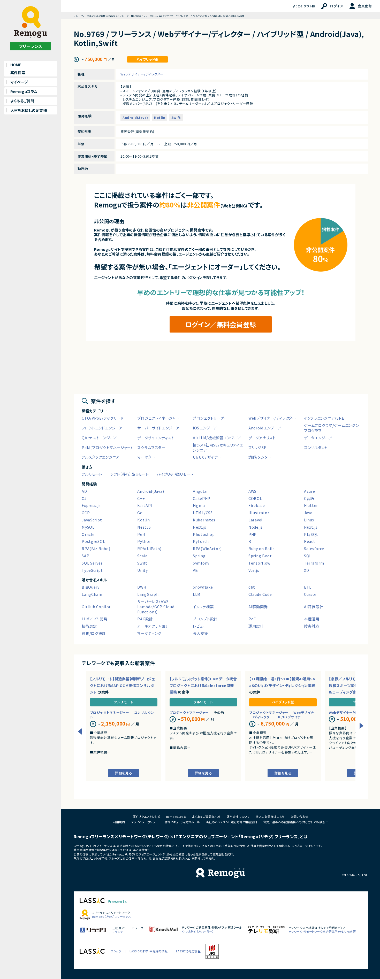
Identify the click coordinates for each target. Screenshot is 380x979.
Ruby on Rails (261, 548)
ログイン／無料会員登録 (220, 324)
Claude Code (260, 594)
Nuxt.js (310, 527)
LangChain (92, 594)
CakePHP (201, 498)
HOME (16, 64)
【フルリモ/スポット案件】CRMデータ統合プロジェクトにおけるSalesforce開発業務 (203, 685)
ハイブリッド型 (147, 59)
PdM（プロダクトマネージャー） (107, 447)
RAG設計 (145, 618)
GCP (86, 512)
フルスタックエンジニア (101, 457)
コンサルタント (316, 447)
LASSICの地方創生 (188, 951)
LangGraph (147, 594)
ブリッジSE (257, 447)
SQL (307, 555)
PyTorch (201, 541)
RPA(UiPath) (149, 548)
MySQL (88, 527)
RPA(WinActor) (207, 548)
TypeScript (92, 570)
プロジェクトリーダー (210, 418)
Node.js (255, 527)
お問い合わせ (299, 816)
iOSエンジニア (205, 427)
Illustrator (258, 512)
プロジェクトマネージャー (158, 418)
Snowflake (203, 587)
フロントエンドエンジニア (102, 427)
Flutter (311, 505)
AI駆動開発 (258, 606)
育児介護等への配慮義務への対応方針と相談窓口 (295, 822)
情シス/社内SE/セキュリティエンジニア (218, 447)
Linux (309, 519)
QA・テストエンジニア (99, 437)
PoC (252, 618)
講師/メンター (259, 457)
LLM (197, 594)
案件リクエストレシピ (146, 816)
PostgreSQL (93, 541)
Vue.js (253, 570)
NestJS (144, 527)
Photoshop (204, 534)
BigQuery (91, 587)
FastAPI (144, 505)
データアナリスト (262, 437)
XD (306, 570)
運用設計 (256, 626)
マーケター (146, 457)
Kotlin (159, 117)
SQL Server (92, 563)
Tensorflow (259, 563)
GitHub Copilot (96, 606)
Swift (176, 117)
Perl (141, 534)
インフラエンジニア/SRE (324, 418)
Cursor (310, 594)
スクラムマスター (151, 447)
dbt (251, 587)
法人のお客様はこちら (270, 816)
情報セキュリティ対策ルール (182, 822)
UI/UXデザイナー (207, 457)
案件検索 (17, 72)
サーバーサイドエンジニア (158, 427)
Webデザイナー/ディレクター (141, 74)
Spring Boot (260, 555)
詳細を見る (123, 772)
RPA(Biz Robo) (96, 548)
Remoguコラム (23, 91)
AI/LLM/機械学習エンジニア (217, 437)
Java (308, 512)
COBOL (255, 498)
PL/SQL (311, 534)
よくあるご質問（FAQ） (206, 816)
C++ (141, 498)
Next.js (199, 527)
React (309, 541)
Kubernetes (204, 519)
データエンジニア (318, 437)
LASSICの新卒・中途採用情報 (149, 951)
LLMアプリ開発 (94, 618)
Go (139, 512)
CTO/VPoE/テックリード (103, 418)
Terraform (314, 563)
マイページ (19, 81)
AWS (252, 491)
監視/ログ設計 (94, 633)
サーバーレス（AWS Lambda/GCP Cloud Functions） (155, 606)
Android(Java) (135, 117)
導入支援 (200, 633)
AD (84, 491)
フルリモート (92, 474)
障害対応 (311, 626)
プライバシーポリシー (144, 822)
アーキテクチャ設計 (153, 626)
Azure (309, 491)
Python (144, 541)
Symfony (201, 563)
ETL (307, 587)
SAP (85, 555)
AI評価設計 (313, 606)
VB (195, 570)
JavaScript (92, 519)
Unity (142, 570)
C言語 (309, 498)
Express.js (91, 505)
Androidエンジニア (264, 427)
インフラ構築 (203, 606)
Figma (199, 505)
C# (84, 498)
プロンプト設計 (205, 618)
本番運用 (311, 618)
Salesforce (314, 548)
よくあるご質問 (22, 100)
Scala (142, 555)
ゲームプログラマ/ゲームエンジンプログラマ (331, 428)
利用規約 (119, 822)
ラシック (116, 951)
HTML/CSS (203, 512)
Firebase (256, 505)
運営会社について (238, 816)
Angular (200, 491)
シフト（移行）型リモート (129, 474)
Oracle (88, 534)
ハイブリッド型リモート (175, 474)
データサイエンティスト (155, 437)
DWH (141, 587)
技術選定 (89, 626)
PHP (252, 534)
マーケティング (149, 633)
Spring (199, 555)
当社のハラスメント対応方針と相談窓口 (231, 822)
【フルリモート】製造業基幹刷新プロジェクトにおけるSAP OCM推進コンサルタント (122, 685)
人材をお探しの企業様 (28, 110)
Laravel (255, 519)
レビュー (200, 626)
